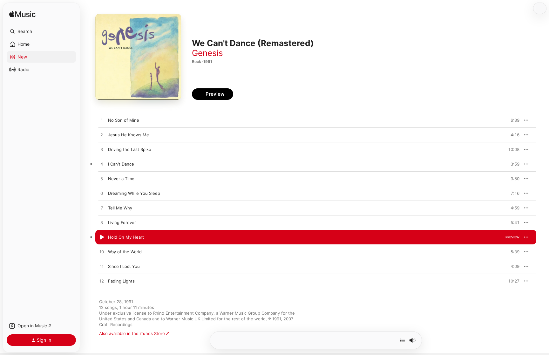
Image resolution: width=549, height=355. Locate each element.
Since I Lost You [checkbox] (124, 266)
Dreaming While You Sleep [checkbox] (134, 193)
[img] (22, 14)
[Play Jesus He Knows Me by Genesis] (101, 135)
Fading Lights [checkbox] (121, 280)
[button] (41, 31)
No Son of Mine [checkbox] (123, 120)
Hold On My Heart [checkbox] (126, 237)
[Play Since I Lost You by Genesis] (101, 267)
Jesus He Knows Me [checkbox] (128, 134)
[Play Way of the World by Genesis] (101, 252)
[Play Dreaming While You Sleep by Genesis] (101, 193)
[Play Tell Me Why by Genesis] (101, 208)
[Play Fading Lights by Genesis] (101, 281)
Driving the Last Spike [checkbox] (129, 149)
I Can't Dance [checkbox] (121, 164)
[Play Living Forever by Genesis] (101, 223)
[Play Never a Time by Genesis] (101, 179)
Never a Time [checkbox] (121, 178)
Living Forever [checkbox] (122, 222)
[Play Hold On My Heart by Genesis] (101, 237)
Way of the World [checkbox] (125, 251)
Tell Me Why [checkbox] (120, 207)
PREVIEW (512, 120)
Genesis (207, 53)
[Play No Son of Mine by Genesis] (101, 120)
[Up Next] (402, 340)
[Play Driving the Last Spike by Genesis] (101, 150)
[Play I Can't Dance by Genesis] (101, 164)
